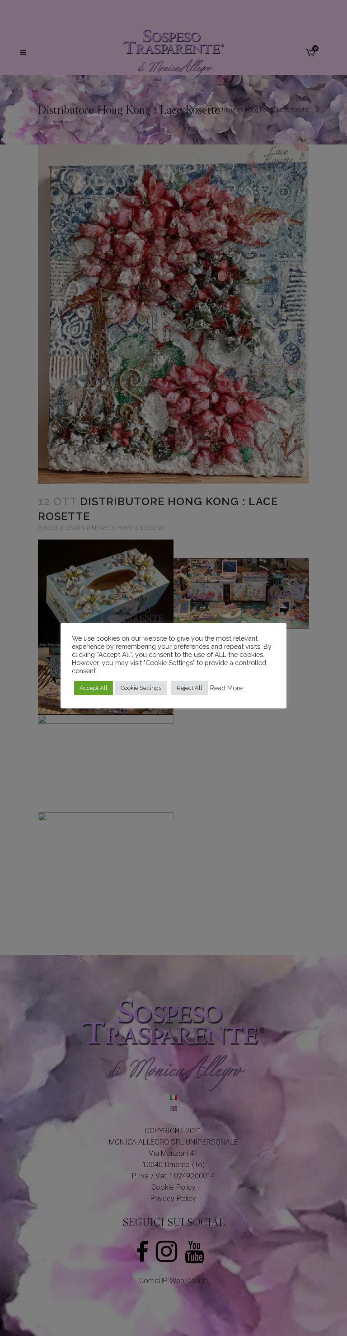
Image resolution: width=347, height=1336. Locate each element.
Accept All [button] (94, 687)
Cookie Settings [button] (141, 687)
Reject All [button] (189, 687)
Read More (226, 688)
